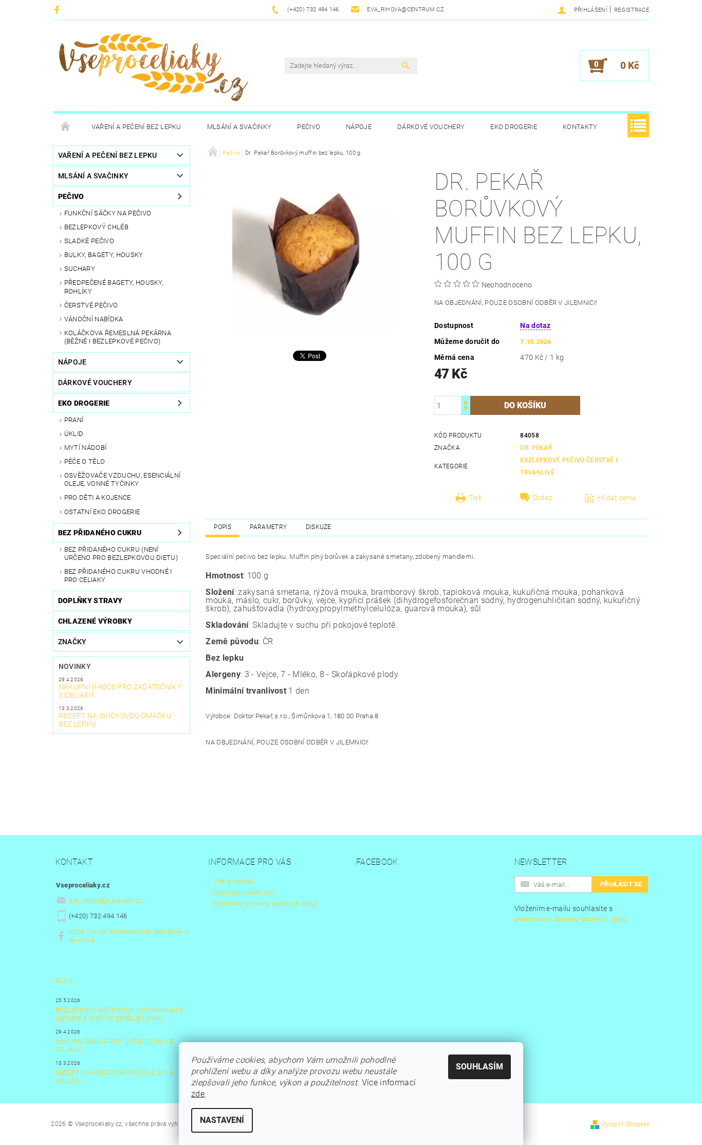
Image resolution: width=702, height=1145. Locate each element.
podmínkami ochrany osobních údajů (570, 919)
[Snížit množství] (465, 410)
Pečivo (308, 127)
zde (198, 1094)
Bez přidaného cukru (99, 533)
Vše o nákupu (233, 881)
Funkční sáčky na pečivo (107, 213)
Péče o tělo (84, 461)
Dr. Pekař (536, 447)
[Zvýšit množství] (465, 401)
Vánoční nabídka (93, 319)
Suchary (79, 268)
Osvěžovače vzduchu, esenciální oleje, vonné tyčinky (122, 479)
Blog (64, 981)
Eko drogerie (513, 127)
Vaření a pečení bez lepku (136, 127)
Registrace (631, 10)
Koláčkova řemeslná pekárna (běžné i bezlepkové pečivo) (117, 337)
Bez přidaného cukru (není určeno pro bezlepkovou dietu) (121, 553)
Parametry (268, 527)
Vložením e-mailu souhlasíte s (570, 913)
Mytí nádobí (85, 447)
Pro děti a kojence (97, 497)
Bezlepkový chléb (96, 227)
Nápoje (359, 127)
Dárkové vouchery (431, 127)
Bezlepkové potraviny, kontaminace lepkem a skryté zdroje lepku (120, 1014)
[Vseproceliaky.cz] (153, 70)
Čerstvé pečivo (91, 305)
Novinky (75, 666)
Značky (72, 642)
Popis (222, 527)
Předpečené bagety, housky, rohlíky (113, 287)
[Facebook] (58, 9)
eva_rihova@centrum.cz (105, 900)
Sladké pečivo (89, 241)
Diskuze (318, 527)
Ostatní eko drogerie (102, 512)
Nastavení (222, 1120)
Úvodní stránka (66, 127)
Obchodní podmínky (243, 892)
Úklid (74, 434)
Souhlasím (479, 1066)
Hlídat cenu (617, 498)
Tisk (475, 498)
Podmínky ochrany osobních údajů (265, 903)
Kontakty (580, 127)
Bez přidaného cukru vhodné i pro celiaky (118, 576)
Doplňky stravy (90, 600)
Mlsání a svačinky (239, 127)
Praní (74, 420)
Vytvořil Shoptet (625, 1124)
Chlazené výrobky (95, 621)
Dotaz (543, 498)
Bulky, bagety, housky (103, 255)
